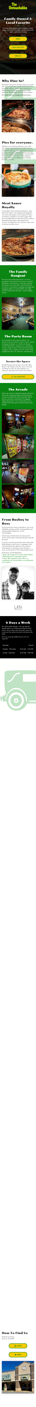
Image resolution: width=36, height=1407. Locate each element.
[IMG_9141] (18, 421)
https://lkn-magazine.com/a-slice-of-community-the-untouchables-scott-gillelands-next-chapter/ (18, 560)
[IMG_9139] (18, 496)
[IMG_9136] (18, 446)
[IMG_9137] (18, 471)
